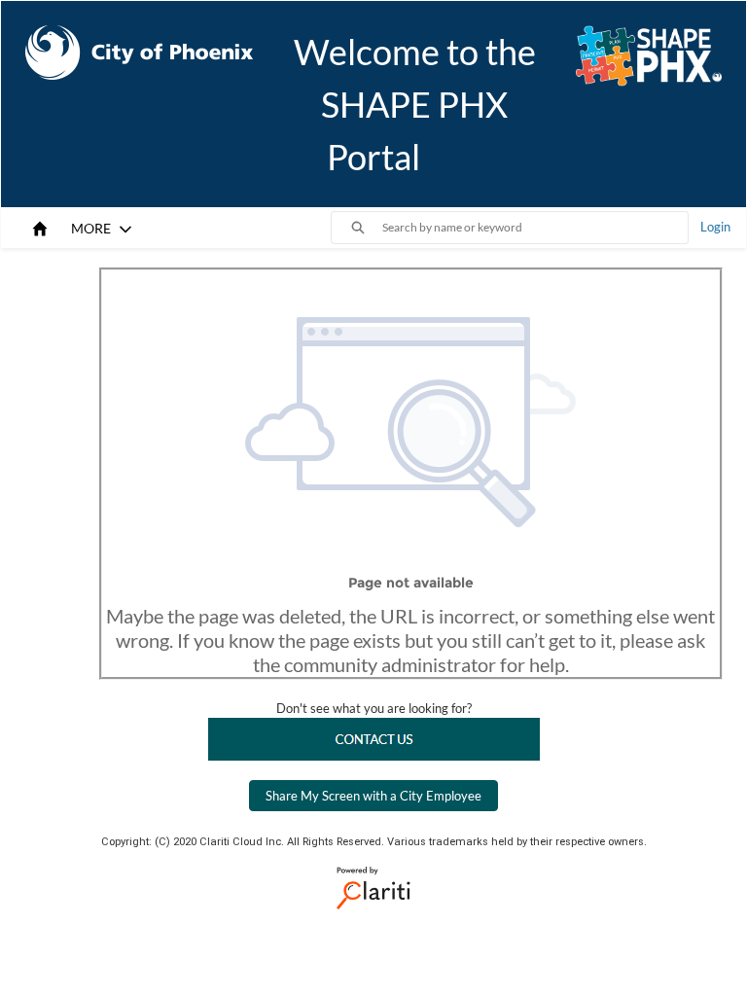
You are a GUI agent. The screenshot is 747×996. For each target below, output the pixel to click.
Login (715, 226)
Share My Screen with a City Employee (373, 795)
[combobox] (535, 227)
